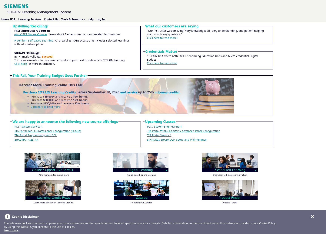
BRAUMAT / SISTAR (26, 139)
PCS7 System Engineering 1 (164, 126)
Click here (20, 63)
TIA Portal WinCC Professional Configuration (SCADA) (48, 131)
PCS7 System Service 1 (29, 126)
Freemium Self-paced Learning (33, 40)
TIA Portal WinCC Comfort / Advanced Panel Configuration (183, 131)
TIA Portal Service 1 (159, 135)
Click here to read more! (162, 38)
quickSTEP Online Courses (30, 34)
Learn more (11, 230)
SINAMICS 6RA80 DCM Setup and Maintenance (177, 139)
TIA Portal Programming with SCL (36, 135)
